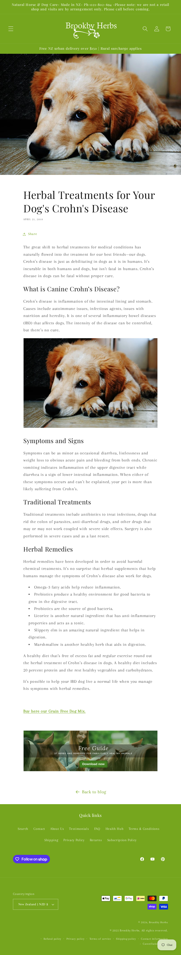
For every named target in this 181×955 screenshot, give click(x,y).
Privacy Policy (73, 840)
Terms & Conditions (144, 829)
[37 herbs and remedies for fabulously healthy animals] (90, 771)
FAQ (97, 829)
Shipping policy (126, 938)
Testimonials (79, 829)
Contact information (154, 938)
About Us (57, 829)
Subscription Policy (122, 840)
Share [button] (32, 234)
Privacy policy (75, 938)
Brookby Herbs (158, 922)
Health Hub (114, 829)
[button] (10, 28)
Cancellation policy (155, 943)
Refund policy (52, 938)
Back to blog (94, 791)
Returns (96, 840)
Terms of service (100, 938)
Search (23, 829)
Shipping (51, 840)
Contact (39, 829)
